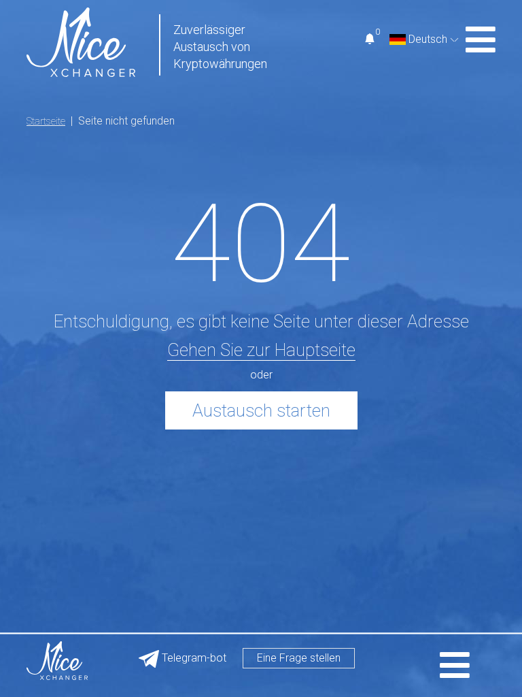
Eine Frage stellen (299, 657)
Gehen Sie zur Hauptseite (261, 350)
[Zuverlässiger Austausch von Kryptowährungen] (81, 41)
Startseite (46, 121)
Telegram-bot (192, 657)
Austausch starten (261, 410)
